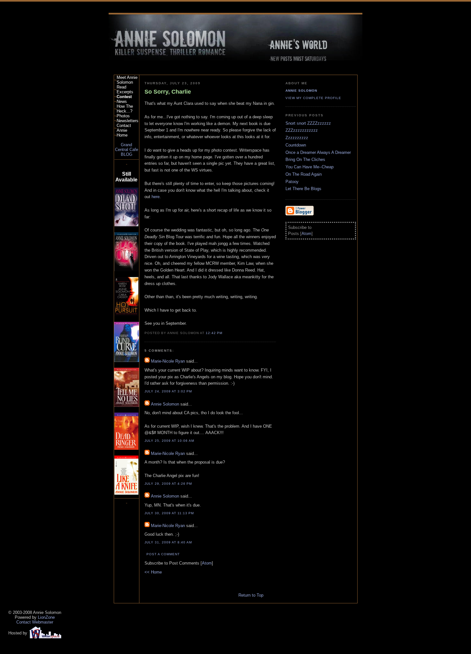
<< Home (153, 572)
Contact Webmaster (34, 622)
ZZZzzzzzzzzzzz (301, 130)
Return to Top (250, 595)
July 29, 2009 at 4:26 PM (168, 483)
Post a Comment (163, 554)
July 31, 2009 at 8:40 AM (168, 542)
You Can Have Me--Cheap (309, 166)
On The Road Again (303, 174)
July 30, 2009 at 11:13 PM (169, 513)
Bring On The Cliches (305, 159)
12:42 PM (214, 333)
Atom (207, 563)
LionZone (46, 617)
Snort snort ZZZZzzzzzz (308, 123)
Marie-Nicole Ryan (168, 361)
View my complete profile (313, 98)
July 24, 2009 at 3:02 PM (168, 391)
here (156, 196)
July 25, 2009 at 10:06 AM (169, 440)
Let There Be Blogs (303, 188)
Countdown (295, 145)
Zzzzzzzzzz (296, 137)
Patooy (292, 181)
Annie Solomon (165, 404)
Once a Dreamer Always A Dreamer (318, 152)
